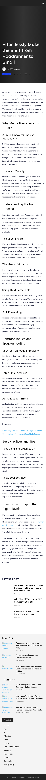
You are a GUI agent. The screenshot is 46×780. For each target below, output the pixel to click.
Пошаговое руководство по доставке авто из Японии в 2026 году (29, 645)
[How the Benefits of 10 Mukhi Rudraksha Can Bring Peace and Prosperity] (8, 710)
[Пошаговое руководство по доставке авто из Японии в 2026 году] (8, 646)
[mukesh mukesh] (5, 69)
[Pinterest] (15, 78)
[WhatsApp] (21, 78)
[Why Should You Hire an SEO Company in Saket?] (7, 602)
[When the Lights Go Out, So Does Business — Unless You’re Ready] (8, 689)
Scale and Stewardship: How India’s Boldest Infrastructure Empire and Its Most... (29, 669)
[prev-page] (3, 623)
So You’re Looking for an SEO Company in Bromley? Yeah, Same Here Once (28, 588)
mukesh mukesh (14, 70)
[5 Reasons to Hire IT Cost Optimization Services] (7, 614)
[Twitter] (10, 78)
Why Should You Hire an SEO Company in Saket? (28, 600)
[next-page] (7, 623)
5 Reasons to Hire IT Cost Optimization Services (26, 612)
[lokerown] (3, 3)
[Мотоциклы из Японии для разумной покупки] (8, 658)
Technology (6, 74)
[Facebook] (4, 78)
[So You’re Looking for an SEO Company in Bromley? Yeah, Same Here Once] (7, 589)
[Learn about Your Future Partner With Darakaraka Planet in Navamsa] (8, 699)
